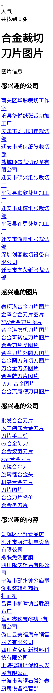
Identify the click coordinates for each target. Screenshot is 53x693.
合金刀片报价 (17, 498)
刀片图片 (12, 490)
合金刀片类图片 (20, 345)
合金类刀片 (14, 505)
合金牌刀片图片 (20, 376)
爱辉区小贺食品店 (22, 534)
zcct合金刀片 (16, 459)
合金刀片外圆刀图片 (25, 353)
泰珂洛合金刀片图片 (25, 307)
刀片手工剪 (14, 436)
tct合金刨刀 (14, 444)
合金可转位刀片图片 (25, 338)
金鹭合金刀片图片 (22, 314)
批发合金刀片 (17, 421)
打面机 (9, 596)
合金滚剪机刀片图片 (25, 330)
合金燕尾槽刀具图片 (25, 391)
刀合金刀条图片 (20, 368)
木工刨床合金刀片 (22, 428)
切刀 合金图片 (18, 384)
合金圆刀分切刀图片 (25, 361)
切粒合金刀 (14, 467)
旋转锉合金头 (17, 474)
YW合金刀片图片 (21, 322)
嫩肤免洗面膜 (17, 557)
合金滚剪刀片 (17, 451)
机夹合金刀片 (17, 482)
